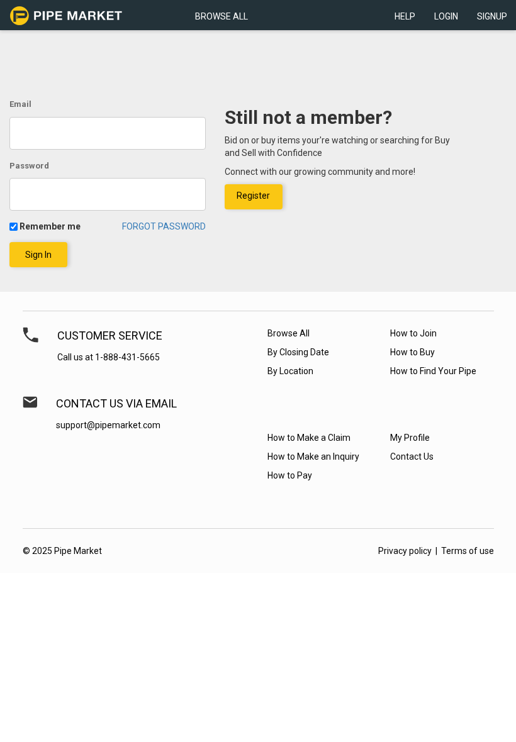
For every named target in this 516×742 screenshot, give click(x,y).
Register (253, 196)
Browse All (288, 333)
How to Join (413, 333)
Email (20, 104)
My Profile (410, 438)
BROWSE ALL (221, 16)
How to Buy (412, 352)
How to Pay (289, 475)
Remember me (50, 226)
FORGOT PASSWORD (164, 226)
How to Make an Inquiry (313, 456)
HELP (405, 16)
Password (29, 165)
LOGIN (446, 16)
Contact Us (412, 456)
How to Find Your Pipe (433, 371)
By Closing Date (298, 352)
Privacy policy (405, 551)
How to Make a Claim (309, 438)
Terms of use (467, 551)
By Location (290, 371)
